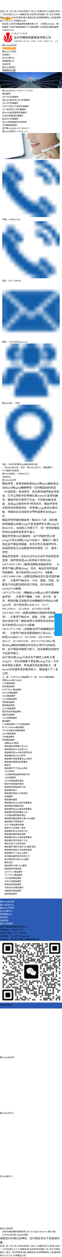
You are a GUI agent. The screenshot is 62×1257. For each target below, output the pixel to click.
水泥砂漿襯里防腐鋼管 (12, 116)
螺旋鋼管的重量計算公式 (16, 746)
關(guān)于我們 (9, 51)
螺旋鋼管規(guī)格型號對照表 (18, 752)
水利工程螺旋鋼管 (13, 881)
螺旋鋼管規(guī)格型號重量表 (18, 803)
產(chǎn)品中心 (9, 48)
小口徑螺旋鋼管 (9, 718)
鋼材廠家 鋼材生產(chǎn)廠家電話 (20, 847)
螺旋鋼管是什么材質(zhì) (16, 749)
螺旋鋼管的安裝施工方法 (16, 840)
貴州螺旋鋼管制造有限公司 (17, 856)
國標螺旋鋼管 (8, 705)
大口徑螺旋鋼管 (9, 699)
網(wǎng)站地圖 (20, 1235)
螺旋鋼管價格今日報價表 (16, 793)
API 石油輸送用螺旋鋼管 (13, 730)
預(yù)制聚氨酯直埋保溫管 (14, 122)
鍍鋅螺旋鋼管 (11, 894)
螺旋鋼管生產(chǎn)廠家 (16, 865)
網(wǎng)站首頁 (9, 45)
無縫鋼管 (9, 796)
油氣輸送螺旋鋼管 (13, 891)
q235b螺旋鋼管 (9, 708)
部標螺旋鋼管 (8, 702)
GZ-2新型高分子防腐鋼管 (14, 109)
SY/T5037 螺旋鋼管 (13, 875)
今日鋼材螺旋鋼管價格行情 (17, 774)
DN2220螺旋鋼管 (46, 677)
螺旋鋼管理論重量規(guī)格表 (18, 759)
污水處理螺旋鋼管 (13, 878)
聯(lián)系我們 (8, 67)
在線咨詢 (6, 477)
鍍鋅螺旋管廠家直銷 (14, 806)
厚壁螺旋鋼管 (8, 740)
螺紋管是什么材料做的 (15, 843)
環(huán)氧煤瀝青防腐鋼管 (14, 112)
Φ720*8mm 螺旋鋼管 (20, 677)
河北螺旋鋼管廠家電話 (15, 815)
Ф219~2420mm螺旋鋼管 (13, 727)
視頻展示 (6, 55)
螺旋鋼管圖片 (11, 790)
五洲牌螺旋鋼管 (9, 125)
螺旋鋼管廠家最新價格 (15, 834)
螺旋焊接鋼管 (8, 715)
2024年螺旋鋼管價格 (14, 781)
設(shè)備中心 (8, 58)
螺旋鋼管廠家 (11, 799)
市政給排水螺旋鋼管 (14, 887)
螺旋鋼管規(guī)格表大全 (16, 831)
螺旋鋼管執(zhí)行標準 (15, 755)
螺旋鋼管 (6, 94)
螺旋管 (8, 765)
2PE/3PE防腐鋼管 (10, 97)
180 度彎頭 (10, 771)
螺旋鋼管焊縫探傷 (13, 869)
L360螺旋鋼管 (8, 683)
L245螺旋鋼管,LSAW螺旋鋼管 (16, 724)
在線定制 (6, 64)
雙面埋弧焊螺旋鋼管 (11, 711)
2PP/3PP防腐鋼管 (10, 103)
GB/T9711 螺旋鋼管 (13, 872)
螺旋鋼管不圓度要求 (14, 821)
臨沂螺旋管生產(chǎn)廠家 (17, 859)
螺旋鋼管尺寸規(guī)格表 (16, 768)
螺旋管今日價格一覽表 (15, 828)
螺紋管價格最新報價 (14, 784)
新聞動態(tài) (8, 61)
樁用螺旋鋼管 (8, 686)
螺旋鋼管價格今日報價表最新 (18, 850)
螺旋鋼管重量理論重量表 (16, 762)
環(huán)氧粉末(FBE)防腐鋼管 (16, 100)
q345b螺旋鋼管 (9, 733)
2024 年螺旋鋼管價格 (14, 825)
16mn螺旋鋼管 (8, 696)
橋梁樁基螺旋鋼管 (13, 884)
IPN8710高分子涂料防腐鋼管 (15, 106)
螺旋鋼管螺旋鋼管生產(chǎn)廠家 (20, 818)
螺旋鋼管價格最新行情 (15, 787)
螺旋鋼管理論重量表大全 (16, 812)
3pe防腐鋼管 (10, 777)
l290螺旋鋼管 (8, 737)
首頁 (23, 467)
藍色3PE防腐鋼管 (10, 119)
